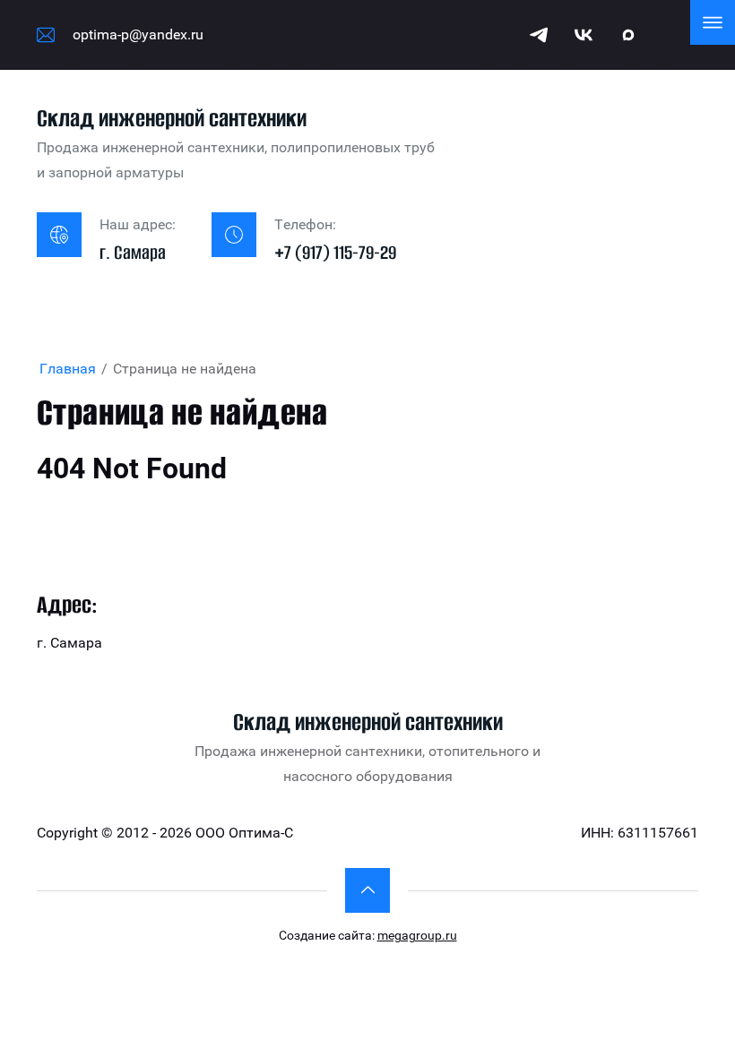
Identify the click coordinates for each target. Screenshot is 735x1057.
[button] (367, 890)
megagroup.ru (417, 935)
